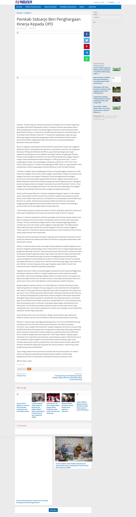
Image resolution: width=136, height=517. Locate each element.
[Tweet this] (87, 40)
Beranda (108, 116)
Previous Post (21, 375)
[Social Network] (119, 2)
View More (53, 510)
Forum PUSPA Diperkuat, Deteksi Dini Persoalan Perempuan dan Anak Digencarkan (23, 407)
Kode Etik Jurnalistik (98, 119)
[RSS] (29, 369)
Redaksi (115, 116)
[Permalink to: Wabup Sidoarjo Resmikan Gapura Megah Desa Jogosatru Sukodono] (68, 397)
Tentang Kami (97, 117)
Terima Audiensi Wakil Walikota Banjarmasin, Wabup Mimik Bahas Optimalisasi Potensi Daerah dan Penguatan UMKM (72, 465)
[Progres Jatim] (23, 2)
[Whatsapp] (87, 58)
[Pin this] (87, 46)
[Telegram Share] (87, 52)
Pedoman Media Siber (109, 117)
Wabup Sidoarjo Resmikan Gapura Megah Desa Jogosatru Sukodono (67, 407)
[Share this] (87, 34)
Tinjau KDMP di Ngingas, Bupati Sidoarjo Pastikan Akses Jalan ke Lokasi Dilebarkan (83, 406)
